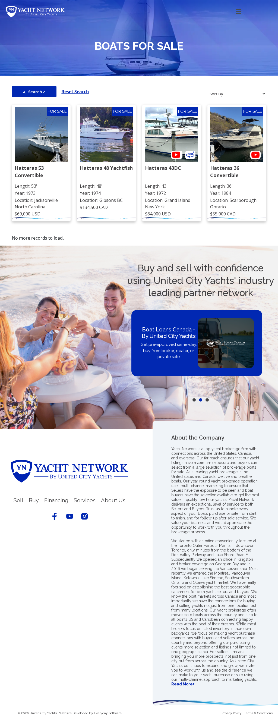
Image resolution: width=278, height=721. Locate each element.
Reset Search (75, 92)
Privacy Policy (232, 713)
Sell (18, 500)
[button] (163, 12)
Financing (56, 500)
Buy (34, 500)
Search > (37, 91)
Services (85, 500)
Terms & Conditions (258, 713)
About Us (113, 500)
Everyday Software (108, 713)
